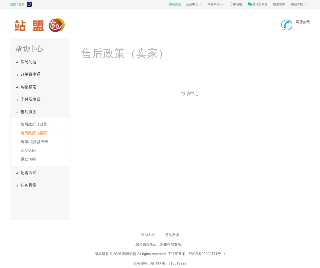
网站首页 (175, 4)
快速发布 (279, 4)
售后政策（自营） (36, 124)
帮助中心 (148, 235)
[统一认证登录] (29, 4)
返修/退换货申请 (34, 142)
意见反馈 (172, 235)
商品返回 (28, 150)
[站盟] (41, 25)
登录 (21, 4)
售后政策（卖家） (36, 133)
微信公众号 (260, 4)
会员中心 (192, 4)
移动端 (237, 4)
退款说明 (28, 159)
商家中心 (214, 4)
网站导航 (297, 4)
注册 (13, 4)
